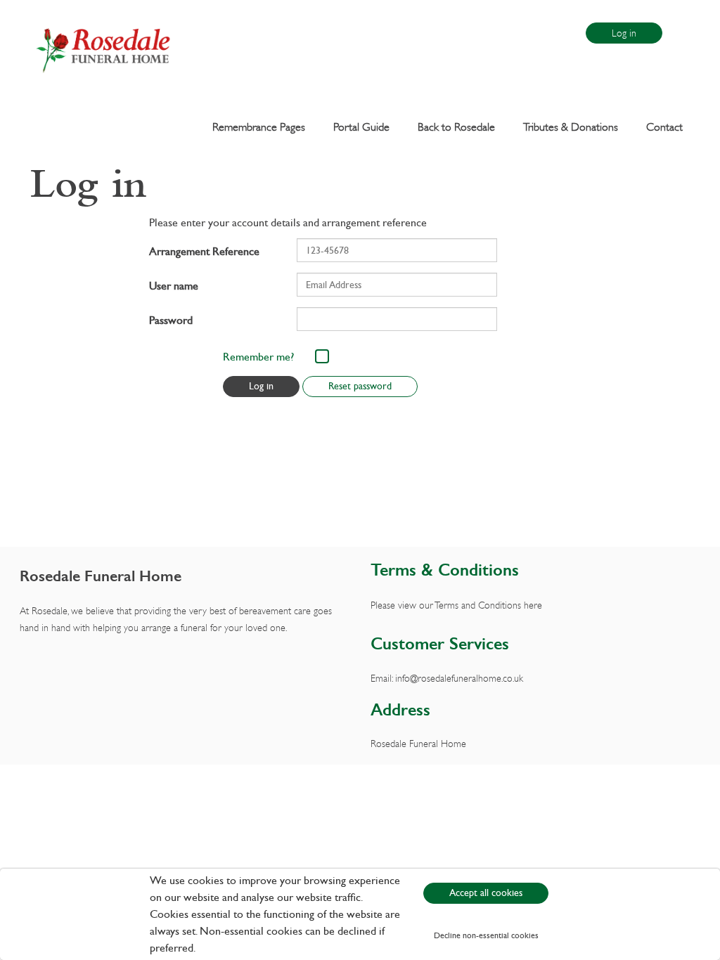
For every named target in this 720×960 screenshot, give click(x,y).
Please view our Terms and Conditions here (456, 604)
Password (171, 320)
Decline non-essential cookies (486, 935)
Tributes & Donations (570, 126)
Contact (664, 126)
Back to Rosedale (456, 126)
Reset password (360, 386)
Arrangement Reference (204, 251)
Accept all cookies (485, 893)
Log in (624, 32)
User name (173, 285)
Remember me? (258, 356)
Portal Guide (361, 126)
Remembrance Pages (258, 126)
